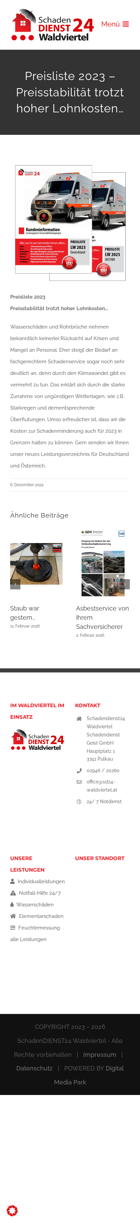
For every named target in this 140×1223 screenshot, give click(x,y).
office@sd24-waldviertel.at (102, 786)
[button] (15, 584)
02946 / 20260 (103, 770)
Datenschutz (34, 1068)
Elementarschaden (41, 916)
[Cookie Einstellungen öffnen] (12, 1214)
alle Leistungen (28, 939)
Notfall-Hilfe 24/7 (39, 893)
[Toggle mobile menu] (126, 24)
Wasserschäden (34, 905)
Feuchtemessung (38, 928)
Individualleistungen (40, 881)
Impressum (99, 1054)
